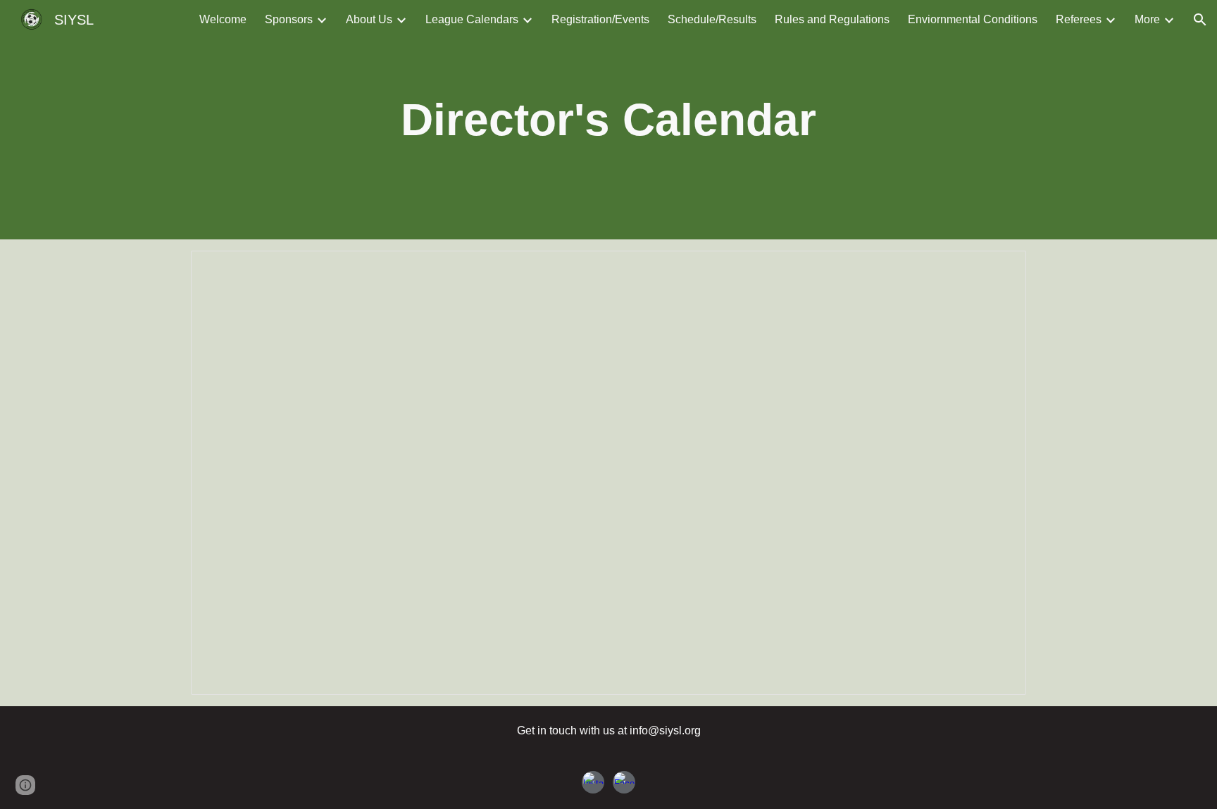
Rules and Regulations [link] (832, 19)
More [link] (1147, 19)
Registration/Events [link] (600, 19)
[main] (609, 120)
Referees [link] (1078, 19)
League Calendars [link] (471, 19)
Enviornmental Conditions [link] (972, 19)
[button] (1200, 20)
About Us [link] (369, 19)
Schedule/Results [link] (712, 19)
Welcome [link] (222, 19)
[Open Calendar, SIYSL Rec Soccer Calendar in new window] (999, 269)
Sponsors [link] (289, 19)
